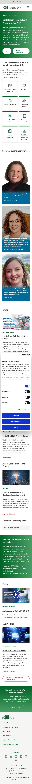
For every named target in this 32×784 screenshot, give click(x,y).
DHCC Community (19, 51)
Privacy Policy (10, 768)
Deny (16, 427)
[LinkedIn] (16, 756)
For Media (5, 735)
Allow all (16, 415)
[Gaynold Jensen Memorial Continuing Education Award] (16, 484)
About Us (5, 723)
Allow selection (16, 421)
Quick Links (6, 731)
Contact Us (10, 766)
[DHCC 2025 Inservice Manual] (16, 642)
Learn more (6, 457)
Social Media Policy (22, 768)
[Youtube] (16, 760)
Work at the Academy (17, 771)
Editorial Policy (20, 766)
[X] (26, 756)
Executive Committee (11, 528)
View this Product (8, 671)
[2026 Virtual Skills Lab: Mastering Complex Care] (16, 329)
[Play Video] (16, 594)
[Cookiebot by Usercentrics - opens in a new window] (22, 355)
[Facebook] (6, 756)
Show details (22, 410)
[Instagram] (11, 756)
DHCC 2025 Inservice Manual (14, 650)
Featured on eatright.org (10, 744)
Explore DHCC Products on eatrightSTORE (14, 678)
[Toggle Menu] (28, 7)
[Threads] (21, 756)
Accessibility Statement (16, 773)
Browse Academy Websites (10, 2)
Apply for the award (8, 514)
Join (7, 51)
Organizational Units (8, 740)
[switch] (27, 391)
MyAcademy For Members (10, 727)
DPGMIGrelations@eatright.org (17, 573)
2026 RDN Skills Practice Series (15, 436)
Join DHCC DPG (16, 707)
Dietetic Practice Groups (11, 16)
